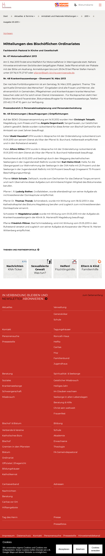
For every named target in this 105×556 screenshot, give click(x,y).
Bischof (6, 441)
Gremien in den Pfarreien (16, 446)
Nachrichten (9, 491)
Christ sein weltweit (64, 408)
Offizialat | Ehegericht (14, 463)
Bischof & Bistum (11, 423)
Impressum (8, 535)
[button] (8, 33)
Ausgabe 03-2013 (11, 22)
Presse (57, 517)
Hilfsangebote (10, 507)
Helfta (57, 341)
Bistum (6, 452)
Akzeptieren (64, 549)
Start (5, 16)
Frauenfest (59, 413)
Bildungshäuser (11, 468)
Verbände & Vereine (13, 430)
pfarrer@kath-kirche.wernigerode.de (54, 72)
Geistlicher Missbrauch (66, 380)
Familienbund (61, 358)
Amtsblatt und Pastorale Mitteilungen (58, 16)
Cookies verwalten (95, 549)
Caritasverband (10, 484)
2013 (86, 16)
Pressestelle (8, 341)
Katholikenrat (9, 474)
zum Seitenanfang (93, 295)
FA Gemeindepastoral (65, 452)
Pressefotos (60, 524)
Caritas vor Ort (10, 502)
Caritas (57, 347)
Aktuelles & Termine (23, 16)
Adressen (59, 484)
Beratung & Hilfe (63, 402)
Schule (57, 319)
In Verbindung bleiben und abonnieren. (25, 297)
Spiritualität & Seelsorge (67, 373)
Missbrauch (8, 397)
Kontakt (6, 329)
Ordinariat (8, 457)
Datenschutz (24, 535)
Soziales (6, 380)
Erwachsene (60, 441)
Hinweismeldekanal (89, 535)
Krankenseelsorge (12, 386)
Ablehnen (80, 549)
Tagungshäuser (62, 329)
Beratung (7, 373)
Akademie (59, 435)
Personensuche (10, 336)
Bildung (58, 423)
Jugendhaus (60, 363)
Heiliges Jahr (61, 386)
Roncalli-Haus (61, 336)
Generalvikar (60, 314)
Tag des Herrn (10, 517)
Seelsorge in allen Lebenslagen (71, 397)
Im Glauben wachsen (65, 391)
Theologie (59, 446)
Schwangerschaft (12, 391)
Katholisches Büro (12, 435)
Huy (56, 352)
